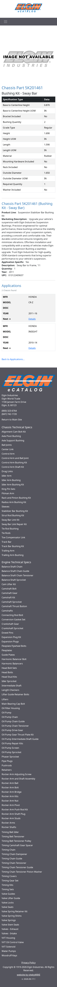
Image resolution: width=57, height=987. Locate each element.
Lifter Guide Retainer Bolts (15, 694)
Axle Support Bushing (13, 440)
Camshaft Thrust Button (14, 606)
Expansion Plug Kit (11, 637)
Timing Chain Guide (12, 858)
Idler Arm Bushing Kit (13, 484)
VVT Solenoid (8, 946)
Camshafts (7, 610)
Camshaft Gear (9, 593)
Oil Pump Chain (10, 716)
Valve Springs (9, 920)
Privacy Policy (28, 962)
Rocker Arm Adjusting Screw (16, 774)
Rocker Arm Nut (10, 800)
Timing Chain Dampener (14, 854)
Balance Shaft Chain (12, 566)
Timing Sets (8, 889)
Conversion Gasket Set (13, 619)
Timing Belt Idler (10, 832)
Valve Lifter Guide (11, 898)
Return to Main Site (12, 419)
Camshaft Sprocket (12, 601)
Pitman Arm (8, 493)
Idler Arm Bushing (11, 480)
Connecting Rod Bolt (12, 615)
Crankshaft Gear (10, 623)
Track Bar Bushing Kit (13, 546)
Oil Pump (6, 712)
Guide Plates (8, 654)
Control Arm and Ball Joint (15, 458)
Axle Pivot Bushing (11, 436)
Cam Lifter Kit (9, 584)
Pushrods (7, 765)
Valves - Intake (9, 933)
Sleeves (5, 506)
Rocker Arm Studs (11, 818)
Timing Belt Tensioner (13, 836)
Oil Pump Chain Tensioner (15, 725)
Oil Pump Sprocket (11, 752)
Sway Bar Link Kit (10, 519)
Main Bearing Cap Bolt (13, 703)
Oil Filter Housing (11, 708)
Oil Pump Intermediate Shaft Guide (20, 739)
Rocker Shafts (9, 827)
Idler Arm (6, 475)
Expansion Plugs (10, 641)
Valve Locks (8, 902)
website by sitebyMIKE (28, 974)
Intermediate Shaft (11, 685)
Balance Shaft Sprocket (14, 579)
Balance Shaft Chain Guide (15, 571)
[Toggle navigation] (5, 21)
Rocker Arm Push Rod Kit (15, 809)
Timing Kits (7, 884)
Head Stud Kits (9, 676)
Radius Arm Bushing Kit (14, 502)
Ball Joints (7, 444)
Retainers (7, 769)
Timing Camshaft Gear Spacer (17, 845)
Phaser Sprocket (10, 756)
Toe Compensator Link (13, 537)
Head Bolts (7, 672)
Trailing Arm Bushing (13, 555)
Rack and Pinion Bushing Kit (16, 497)
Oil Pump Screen (10, 747)
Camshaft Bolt (9, 588)
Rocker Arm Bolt (10, 787)
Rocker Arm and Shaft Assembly (18, 778)
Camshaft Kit (8, 597)
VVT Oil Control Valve (13, 942)
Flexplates (7, 650)
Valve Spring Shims (12, 915)
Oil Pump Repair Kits (12, 743)
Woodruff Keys (9, 955)
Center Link (8, 449)
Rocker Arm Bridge (11, 791)
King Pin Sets (8, 488)
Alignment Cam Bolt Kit (14, 431)
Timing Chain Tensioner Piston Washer (22, 871)
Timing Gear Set (10, 880)
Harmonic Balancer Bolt (14, 659)
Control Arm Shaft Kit (13, 466)
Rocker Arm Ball (10, 783)
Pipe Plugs (7, 761)
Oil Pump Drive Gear (12, 730)
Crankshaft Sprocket (12, 628)
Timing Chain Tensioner (14, 862)
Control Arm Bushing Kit (14, 462)
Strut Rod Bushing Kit (13, 515)
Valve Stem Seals (10, 924)
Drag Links (7, 471)
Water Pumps (9, 951)
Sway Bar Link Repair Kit (14, 524)
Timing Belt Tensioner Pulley (16, 840)
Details (32, 318)
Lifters (5, 699)
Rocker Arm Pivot (11, 805)
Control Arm (8, 453)
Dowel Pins (7, 632)
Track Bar (6, 541)
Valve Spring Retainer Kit (14, 911)
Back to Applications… (13, 359)
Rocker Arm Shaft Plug (13, 813)
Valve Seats (7, 907)
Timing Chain (8, 849)
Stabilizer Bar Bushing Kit (15, 511)
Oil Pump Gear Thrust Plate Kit (18, 734)
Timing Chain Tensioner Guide (17, 867)
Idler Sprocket (9, 681)
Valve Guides (8, 893)
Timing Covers (9, 876)
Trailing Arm (8, 550)
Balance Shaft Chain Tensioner (17, 575)
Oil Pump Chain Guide (13, 721)
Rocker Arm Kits (10, 796)
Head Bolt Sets (9, 667)
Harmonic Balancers (12, 663)
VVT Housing (8, 937)
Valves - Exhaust (10, 929)
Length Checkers (10, 690)
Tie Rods (6, 533)
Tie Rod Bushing (10, 528)
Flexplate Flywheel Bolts (14, 645)
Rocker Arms (8, 822)
